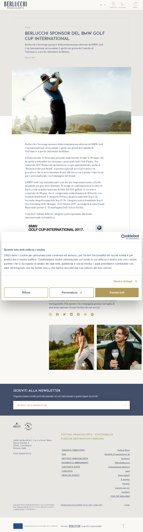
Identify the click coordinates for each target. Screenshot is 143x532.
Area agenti (124, 475)
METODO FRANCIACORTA (75, 459)
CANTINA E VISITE (71, 467)
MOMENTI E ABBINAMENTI (75, 463)
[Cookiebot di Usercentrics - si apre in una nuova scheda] (123, 237)
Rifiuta (26, 292)
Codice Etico (123, 450)
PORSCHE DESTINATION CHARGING (82, 439)
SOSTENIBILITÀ (104, 434)
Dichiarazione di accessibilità (71, 505)
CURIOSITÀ (67, 471)
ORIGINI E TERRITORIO (73, 450)
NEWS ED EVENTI (71, 475)
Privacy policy (88, 505)
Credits (127, 505)
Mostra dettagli (123, 281)
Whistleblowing (122, 463)
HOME (27, 27)
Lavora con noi (122, 488)
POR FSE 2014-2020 (120, 496)
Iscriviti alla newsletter (32, 405)
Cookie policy (98, 505)
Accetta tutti (117, 292)
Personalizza (69, 292)
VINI (64, 454)
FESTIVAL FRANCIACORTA (76, 434)
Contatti (126, 492)
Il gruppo (125, 480)
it (101, 5)
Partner (126, 484)
